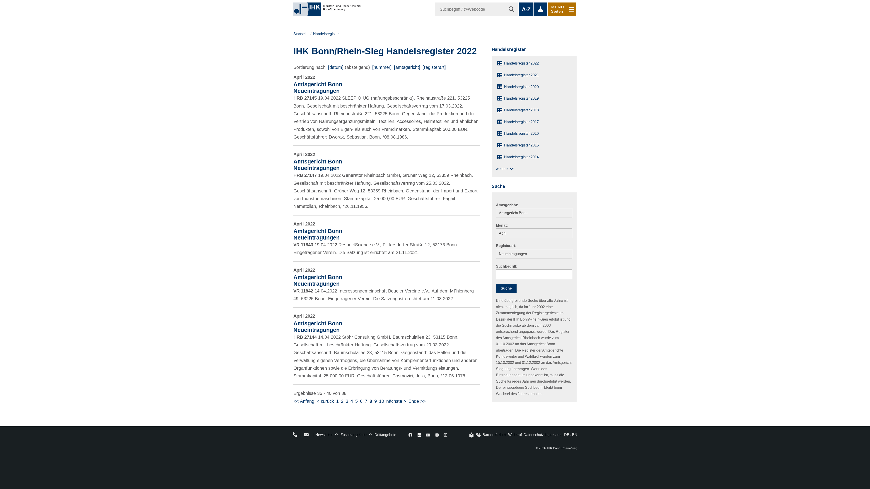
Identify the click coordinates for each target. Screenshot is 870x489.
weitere (502, 169)
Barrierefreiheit (494, 435)
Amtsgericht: (507, 205)
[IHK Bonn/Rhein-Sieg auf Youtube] (428, 435)
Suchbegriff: (506, 266)
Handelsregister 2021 (521, 75)
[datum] (335, 67)
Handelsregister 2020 (521, 87)
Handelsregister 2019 (521, 98)
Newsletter (324, 435)
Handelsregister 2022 (521, 63)
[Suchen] (511, 9)
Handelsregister (326, 34)
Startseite (301, 34)
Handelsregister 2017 (521, 122)
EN (574, 435)
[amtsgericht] (407, 67)
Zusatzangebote (353, 435)
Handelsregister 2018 (521, 110)
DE (566, 435)
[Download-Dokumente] (540, 9)
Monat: (502, 225)
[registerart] (434, 67)
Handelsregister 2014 (521, 157)
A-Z (526, 9)
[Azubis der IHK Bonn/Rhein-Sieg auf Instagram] (445, 435)
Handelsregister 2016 (521, 133)
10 (381, 401)
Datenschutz (534, 435)
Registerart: (506, 246)
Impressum (553, 435)
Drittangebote (385, 435)
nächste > (396, 401)
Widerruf (515, 435)
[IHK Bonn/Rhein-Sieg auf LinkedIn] (419, 435)
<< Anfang (303, 401)
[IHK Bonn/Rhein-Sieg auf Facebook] (410, 435)
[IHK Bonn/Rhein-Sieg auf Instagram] (437, 435)
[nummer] (382, 67)
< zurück (325, 401)
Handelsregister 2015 (521, 145)
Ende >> (417, 401)
